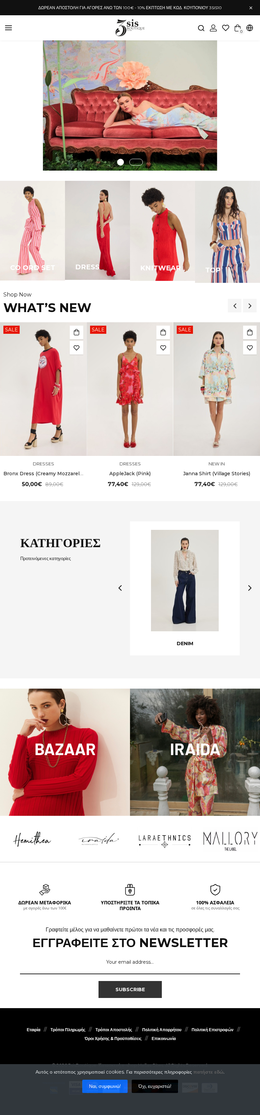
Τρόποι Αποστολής (113, 1029)
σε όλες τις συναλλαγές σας (215, 907)
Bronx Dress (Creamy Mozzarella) (44, 473)
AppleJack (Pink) (130, 473)
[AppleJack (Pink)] (130, 389)
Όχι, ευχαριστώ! (154, 1086)
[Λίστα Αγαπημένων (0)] (225, 27)
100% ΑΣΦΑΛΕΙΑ (215, 902)
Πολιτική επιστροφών (213, 1029)
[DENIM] (185, 580)
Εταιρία (33, 1029)
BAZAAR (65, 748)
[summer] (130, 105)
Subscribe (130, 989)
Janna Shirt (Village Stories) (216, 473)
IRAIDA (195, 748)
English (221, 42)
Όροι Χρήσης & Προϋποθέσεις (113, 1038)
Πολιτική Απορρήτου (161, 1029)
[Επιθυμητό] (76, 347)
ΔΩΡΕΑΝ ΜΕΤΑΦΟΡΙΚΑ (44, 902)
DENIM (185, 643)
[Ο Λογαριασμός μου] (213, 28)
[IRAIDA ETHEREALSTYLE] (99, 839)
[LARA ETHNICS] (164, 839)
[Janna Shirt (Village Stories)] (216, 389)
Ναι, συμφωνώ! (105, 1086)
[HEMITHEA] (33, 839)
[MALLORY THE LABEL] (230, 839)
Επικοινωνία (164, 1038)
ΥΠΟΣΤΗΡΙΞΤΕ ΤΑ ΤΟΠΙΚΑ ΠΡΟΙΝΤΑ (130, 905)
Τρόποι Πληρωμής (67, 1029)
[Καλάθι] (76, 332)
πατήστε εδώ (208, 1072)
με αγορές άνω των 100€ (44, 907)
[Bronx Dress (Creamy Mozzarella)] (43, 389)
